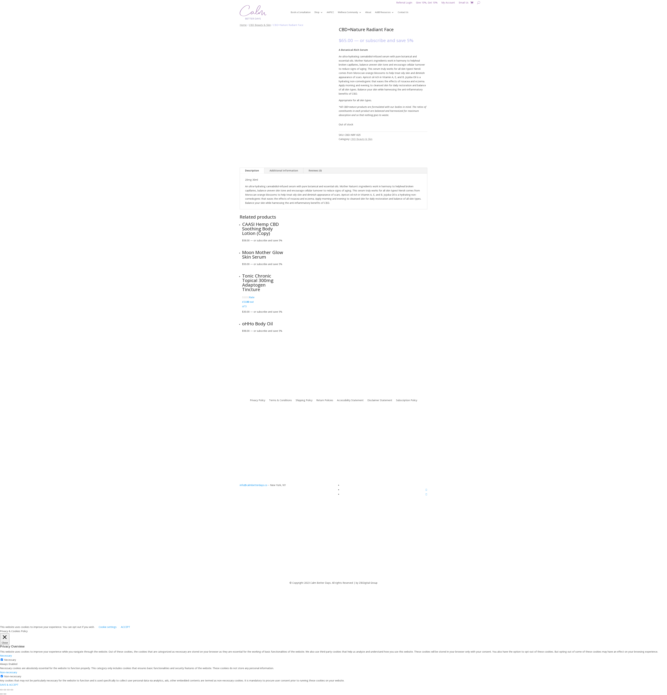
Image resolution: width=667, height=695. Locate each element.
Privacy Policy (257, 400)
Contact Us (403, 12)
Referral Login (404, 2)
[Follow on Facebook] (426, 489)
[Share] (4, 689)
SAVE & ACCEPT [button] (9, 684)
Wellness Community (348, 12)
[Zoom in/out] (11, 689)
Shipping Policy (304, 400)
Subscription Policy (406, 400)
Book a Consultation (301, 12)
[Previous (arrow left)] (1, 693)
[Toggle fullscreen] (8, 689)
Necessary (10, 659)
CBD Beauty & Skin (260, 25)
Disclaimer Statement (379, 400)
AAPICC (330, 12)
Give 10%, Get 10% (427, 2)
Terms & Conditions (280, 400)
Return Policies (324, 400)
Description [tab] (252, 170)
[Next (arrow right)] (4, 693)
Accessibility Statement (350, 400)
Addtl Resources (382, 12)
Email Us (463, 2)
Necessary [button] (6, 655)
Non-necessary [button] (8, 672)
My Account (448, 2)
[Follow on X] (426, 494)
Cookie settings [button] (108, 627)
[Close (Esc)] (1, 689)
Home (243, 25)
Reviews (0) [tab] (315, 170)
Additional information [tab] (284, 170)
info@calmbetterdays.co (253, 485)
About (368, 12)
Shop (316, 12)
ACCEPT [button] (125, 627)
